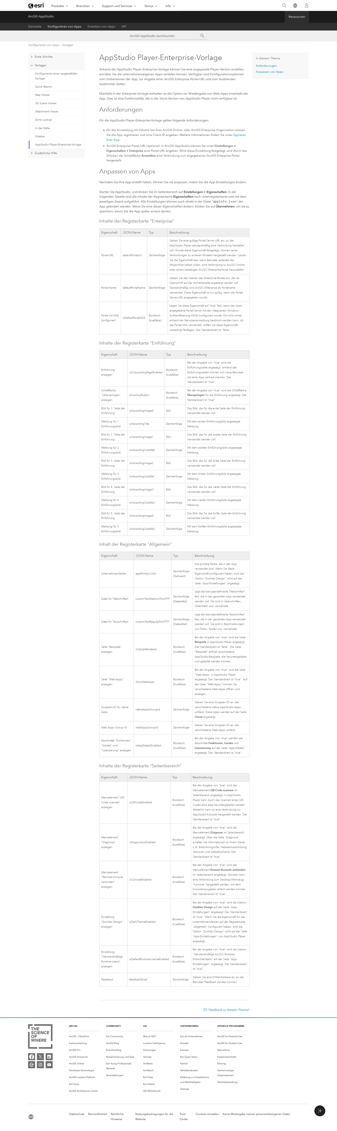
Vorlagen (67, 45)
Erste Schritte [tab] (44, 56)
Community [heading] (113, 1025)
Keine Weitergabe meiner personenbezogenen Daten (256, 1114)
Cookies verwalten (207, 1114)
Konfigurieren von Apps (64, 26)
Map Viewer (42, 95)
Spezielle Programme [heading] (230, 1025)
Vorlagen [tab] (41, 65)
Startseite (34, 26)
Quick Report (43, 86)
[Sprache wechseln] (295, 5)
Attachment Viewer (47, 111)
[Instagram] (40, 1064)
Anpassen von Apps (269, 72)
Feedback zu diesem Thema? (228, 1010)
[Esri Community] (31, 1064)
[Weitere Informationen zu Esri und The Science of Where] (40, 1037)
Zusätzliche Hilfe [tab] (46, 153)
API (123, 26)
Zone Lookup (43, 119)
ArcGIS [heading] (73, 1025)
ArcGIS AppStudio (41, 16)
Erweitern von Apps (101, 26)
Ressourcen (297, 17)
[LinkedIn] (49, 1056)
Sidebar (40, 136)
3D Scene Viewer (46, 103)
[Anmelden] (306, 5)
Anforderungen (266, 65)
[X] (40, 1056)
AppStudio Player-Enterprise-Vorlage (58, 144)
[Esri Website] (36, 6)
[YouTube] (49, 1064)
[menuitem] (84, 1036)
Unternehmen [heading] (189, 1025)
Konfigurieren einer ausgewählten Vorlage (56, 76)
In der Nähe (42, 128)
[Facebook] (31, 1056)
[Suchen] (284, 5)
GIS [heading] (145, 1025)
